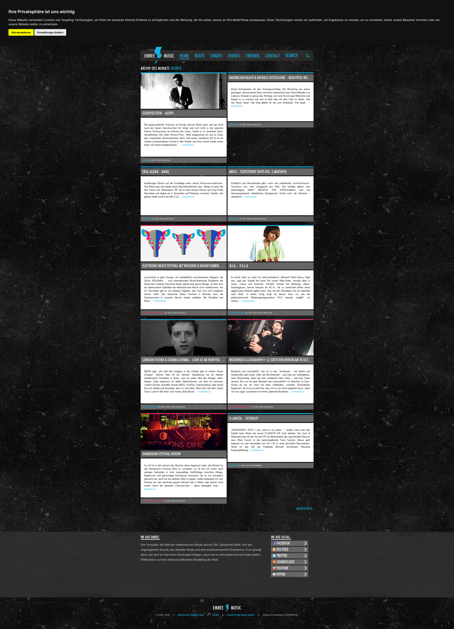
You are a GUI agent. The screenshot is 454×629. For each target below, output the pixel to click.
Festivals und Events (153, 313)
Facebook (283, 543)
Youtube (282, 568)
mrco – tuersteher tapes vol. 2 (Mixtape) (258, 172)
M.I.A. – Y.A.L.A (238, 266)
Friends (253, 56)
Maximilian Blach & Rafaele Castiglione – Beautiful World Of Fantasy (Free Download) (271, 78)
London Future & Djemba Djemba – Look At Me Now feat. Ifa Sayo (184, 360)
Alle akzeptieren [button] (21, 32)
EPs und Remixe (237, 313)
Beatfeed (234, 125)
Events (234, 56)
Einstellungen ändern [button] (50, 32)
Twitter (281, 556)
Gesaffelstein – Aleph (157, 113)
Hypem (280, 574)
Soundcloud (285, 562)
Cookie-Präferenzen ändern (241, 615)
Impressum (183, 615)
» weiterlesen (187, 145)
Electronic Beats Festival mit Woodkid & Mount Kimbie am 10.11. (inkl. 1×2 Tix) (184, 266)
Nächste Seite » (305, 508)
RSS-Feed (282, 549)
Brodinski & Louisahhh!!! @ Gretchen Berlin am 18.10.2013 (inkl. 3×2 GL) (271, 360)
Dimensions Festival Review (161, 454)
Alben (145, 160)
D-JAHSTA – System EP (243, 418)
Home (184, 56)
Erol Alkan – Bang (155, 172)
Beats (200, 56)
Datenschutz (197, 615)
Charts (216, 56)
